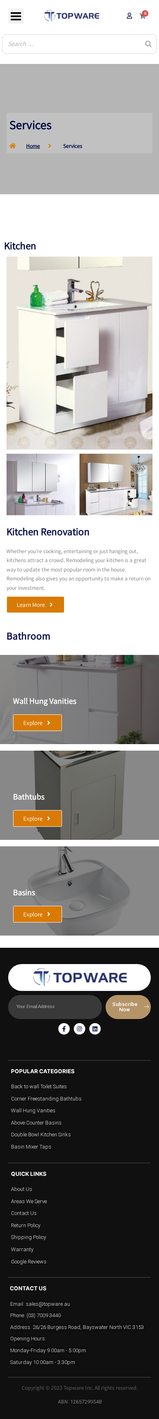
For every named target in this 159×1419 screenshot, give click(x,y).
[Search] (148, 44)
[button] (35, 604)
